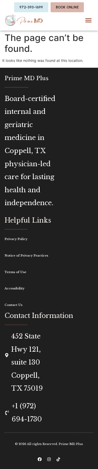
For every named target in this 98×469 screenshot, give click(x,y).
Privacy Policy (16, 239)
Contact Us (13, 305)
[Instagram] (49, 459)
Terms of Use (15, 272)
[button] (88, 20)
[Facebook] (40, 459)
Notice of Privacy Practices (26, 255)
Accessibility (14, 288)
